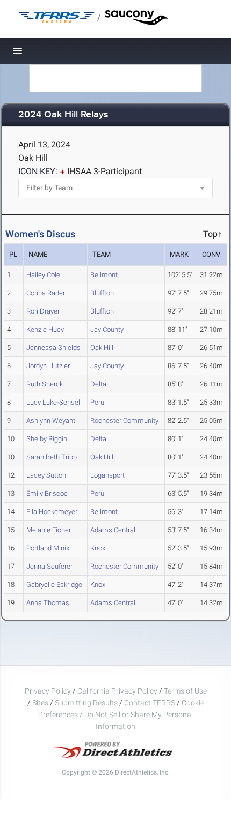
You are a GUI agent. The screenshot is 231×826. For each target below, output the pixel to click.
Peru (97, 402)
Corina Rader (45, 293)
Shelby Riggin (46, 439)
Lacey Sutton (46, 475)
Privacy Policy (48, 691)
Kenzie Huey (45, 329)
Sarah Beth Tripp (51, 457)
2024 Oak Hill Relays (63, 115)
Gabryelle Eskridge (54, 585)
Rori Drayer (43, 311)
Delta (98, 384)
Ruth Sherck (44, 384)
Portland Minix (47, 548)
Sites (40, 702)
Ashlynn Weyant (50, 420)
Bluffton (102, 293)
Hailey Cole (43, 275)
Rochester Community (124, 420)
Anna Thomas (47, 603)
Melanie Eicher (48, 530)
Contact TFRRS (150, 702)
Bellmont (104, 275)
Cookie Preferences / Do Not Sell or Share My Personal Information (121, 714)
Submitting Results (86, 702)
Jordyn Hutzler (48, 366)
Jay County (107, 329)
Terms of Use (185, 691)
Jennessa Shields (53, 348)
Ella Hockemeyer (51, 512)
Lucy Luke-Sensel (53, 402)
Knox (97, 548)
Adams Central (112, 530)
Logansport (107, 475)
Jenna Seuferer (49, 566)
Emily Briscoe (47, 493)
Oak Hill (101, 348)
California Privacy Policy (117, 691)
